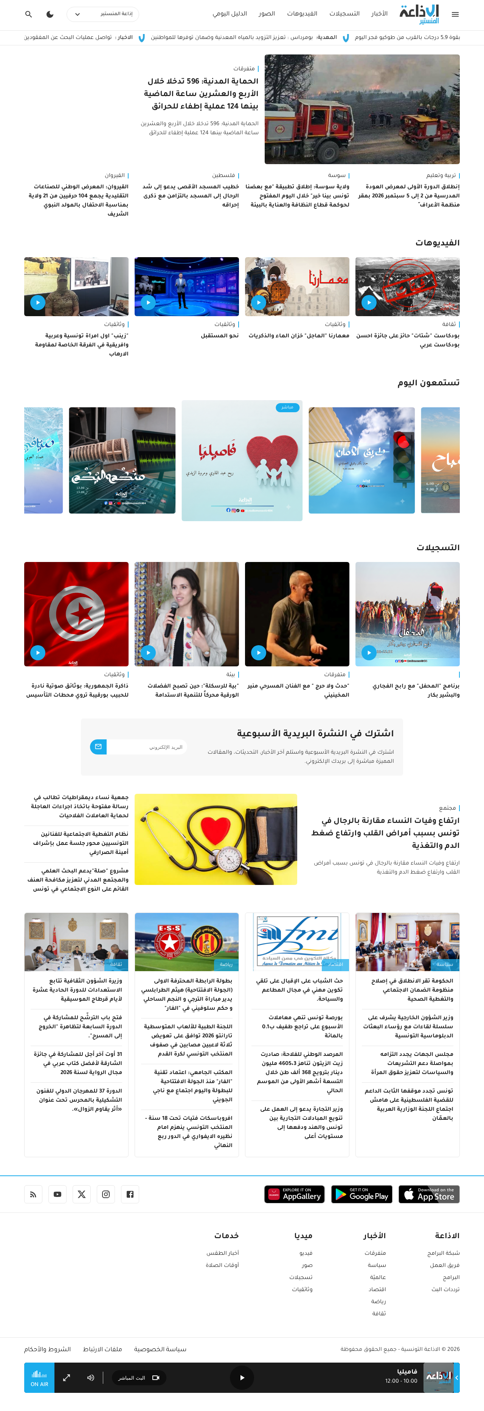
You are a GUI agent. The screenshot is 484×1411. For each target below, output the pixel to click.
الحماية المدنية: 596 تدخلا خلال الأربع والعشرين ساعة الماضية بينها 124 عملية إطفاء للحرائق (201, 95)
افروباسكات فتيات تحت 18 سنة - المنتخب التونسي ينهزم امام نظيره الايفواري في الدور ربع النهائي (189, 1132)
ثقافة (449, 325)
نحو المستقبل (220, 337)
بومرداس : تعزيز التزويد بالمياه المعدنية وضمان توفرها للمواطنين (294, 38)
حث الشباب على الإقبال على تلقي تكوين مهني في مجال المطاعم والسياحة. (299, 991)
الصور (267, 14)
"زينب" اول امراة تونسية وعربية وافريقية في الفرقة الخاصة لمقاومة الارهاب (82, 346)
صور (307, 1266)
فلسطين (223, 176)
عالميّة (378, 1278)
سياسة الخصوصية (160, 1350)
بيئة (230, 675)
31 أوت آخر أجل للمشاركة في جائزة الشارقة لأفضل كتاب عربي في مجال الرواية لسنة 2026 (78, 1064)
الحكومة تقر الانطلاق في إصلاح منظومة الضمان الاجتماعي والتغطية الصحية (412, 991)
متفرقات (244, 70)
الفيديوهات (302, 14)
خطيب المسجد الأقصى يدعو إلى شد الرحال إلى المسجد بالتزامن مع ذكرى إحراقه (191, 197)
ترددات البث (445, 1290)
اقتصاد (335, 965)
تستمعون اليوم (429, 384)
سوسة (337, 176)
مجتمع (447, 809)
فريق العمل (445, 1266)
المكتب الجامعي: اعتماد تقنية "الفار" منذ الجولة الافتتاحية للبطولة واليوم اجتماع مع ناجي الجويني (193, 1087)
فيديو (306, 1254)
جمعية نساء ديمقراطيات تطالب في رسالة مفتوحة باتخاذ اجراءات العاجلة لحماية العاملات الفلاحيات (80, 807)
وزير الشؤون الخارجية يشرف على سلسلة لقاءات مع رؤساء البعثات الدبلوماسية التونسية (408, 1027)
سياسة (445, 965)
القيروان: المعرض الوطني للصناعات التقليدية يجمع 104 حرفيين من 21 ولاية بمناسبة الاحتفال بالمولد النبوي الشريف (79, 201)
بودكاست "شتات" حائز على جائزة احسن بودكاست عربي (408, 341)
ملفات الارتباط (102, 1350)
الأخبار (380, 14)
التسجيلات (344, 14)
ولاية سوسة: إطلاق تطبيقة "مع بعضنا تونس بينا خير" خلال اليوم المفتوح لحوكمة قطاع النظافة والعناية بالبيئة (297, 197)
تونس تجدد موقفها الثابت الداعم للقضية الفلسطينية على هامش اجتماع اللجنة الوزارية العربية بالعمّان (409, 1105)
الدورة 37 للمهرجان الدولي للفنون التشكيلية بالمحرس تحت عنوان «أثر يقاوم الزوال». (79, 1101)
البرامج (451, 1278)
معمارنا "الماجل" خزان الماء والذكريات (298, 337)
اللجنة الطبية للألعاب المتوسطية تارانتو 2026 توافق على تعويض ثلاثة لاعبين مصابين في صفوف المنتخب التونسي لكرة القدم (188, 1041)
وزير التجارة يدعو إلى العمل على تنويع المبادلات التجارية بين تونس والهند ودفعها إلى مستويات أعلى (301, 1123)
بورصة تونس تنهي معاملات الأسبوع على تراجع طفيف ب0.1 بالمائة (302, 1027)
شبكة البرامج (443, 1254)
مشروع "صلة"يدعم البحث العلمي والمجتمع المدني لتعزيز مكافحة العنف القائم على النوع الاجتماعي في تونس (78, 881)
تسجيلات (301, 1278)
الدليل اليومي (230, 14)
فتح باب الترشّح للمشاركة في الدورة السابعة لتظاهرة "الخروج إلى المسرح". (80, 1027)
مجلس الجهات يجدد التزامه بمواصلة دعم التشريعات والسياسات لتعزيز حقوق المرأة (412, 1064)
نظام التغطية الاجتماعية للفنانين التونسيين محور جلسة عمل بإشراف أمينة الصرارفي (81, 844)
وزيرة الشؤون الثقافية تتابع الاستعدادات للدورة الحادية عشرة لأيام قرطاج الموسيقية (77, 991)
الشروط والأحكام (47, 1350)
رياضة (226, 965)
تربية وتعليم (441, 176)
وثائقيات (335, 325)
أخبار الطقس (222, 1254)
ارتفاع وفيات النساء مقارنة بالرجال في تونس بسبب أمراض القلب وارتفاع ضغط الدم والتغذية (385, 834)
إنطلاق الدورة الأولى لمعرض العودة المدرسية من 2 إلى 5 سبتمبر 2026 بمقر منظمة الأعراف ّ (409, 197)
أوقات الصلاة (222, 1266)
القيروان (115, 176)
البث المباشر (131, 1378)
